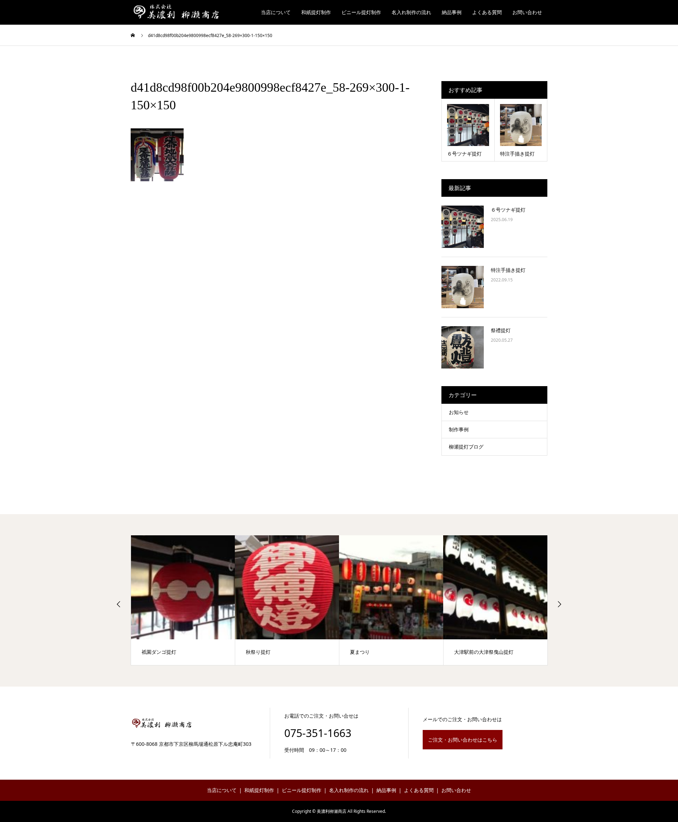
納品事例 (452, 12)
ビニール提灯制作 (361, 12)
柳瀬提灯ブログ (466, 446)
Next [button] (559, 604)
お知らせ (459, 412)
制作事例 (459, 429)
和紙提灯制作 (316, 12)
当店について (276, 12)
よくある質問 (487, 12)
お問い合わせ (527, 12)
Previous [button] (118, 604)
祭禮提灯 (501, 330)
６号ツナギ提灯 (508, 209)
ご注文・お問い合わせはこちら (462, 739)
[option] (183, 600)
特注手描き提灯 (508, 270)
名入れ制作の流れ (411, 12)
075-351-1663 (317, 733)
